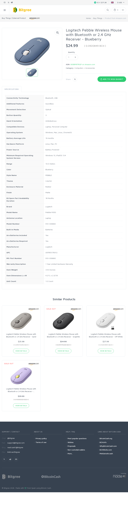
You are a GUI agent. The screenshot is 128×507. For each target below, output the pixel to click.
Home (88, 18)
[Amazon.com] (34, 18)
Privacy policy (41, 438)
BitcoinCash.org (106, 438)
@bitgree (11, 438)
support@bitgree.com (15, 443)
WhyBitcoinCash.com (108, 446)
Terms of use (41, 442)
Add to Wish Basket (112, 79)
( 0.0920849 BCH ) (95, 45)
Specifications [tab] (11, 89)
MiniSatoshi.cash (106, 453)
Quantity (71, 52)
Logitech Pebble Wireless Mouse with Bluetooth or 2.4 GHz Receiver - (21, 390)
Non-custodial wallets (76, 450)
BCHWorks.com (106, 450)
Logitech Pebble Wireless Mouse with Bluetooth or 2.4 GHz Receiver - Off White (106, 335)
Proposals (72, 446)
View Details (21, 351)
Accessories (90, 68)
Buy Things (97, 18)
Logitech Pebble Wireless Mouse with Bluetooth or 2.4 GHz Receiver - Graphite (63, 335)
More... (70, 453)
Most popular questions (77, 438)
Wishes (71, 442)
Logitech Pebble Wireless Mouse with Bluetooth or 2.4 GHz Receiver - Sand (21, 335)
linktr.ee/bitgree (13, 452)
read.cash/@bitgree (15, 447)
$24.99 (72, 45)
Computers (78, 68)
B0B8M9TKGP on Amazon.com (83, 64)
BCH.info (103, 442)
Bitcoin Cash (46, 488)
